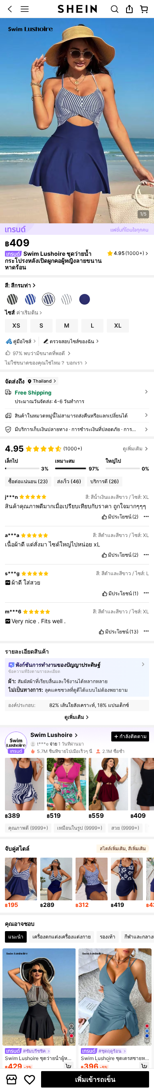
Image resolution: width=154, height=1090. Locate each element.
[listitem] (24, 788)
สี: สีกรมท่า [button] (18, 285)
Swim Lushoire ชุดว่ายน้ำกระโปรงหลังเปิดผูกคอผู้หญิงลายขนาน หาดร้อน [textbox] (53, 260)
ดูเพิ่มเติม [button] (133, 448)
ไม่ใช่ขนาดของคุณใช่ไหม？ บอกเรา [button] (44, 362)
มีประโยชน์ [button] (119, 517)
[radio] (12, 298)
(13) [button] (133, 632)
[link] (114, 9)
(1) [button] (135, 594)
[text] (77, 506)
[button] (9, 9)
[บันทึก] (29, 1079)
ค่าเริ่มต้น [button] (27, 313)
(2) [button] (135, 517)
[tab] (16, 937)
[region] (77, 458)
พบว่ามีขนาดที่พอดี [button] (38, 353)
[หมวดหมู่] (24, 9)
